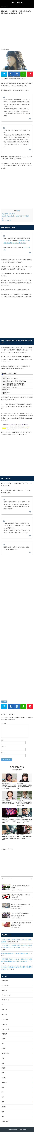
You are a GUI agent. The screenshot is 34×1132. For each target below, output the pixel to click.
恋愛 (3, 1063)
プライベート (5, 1029)
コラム (3, 1004)
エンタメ (5, 701)
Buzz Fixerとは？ (4, 6)
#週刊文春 (9, 243)
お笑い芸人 (5, 980)
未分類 (3, 1077)
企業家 (3, 1048)
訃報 (3, 1116)
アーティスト (5, 985)
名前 (3, 740)
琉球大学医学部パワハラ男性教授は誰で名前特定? (15, 953)
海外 (3, 1092)
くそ (9, 969)
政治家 (3, 1068)
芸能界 (3, 1107)
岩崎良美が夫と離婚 (8, 214)
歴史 (3, 1087)
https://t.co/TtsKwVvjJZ (19, 243)
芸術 (3, 1111)
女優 (3, 1058)
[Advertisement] (17, 32)
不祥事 (3, 1039)
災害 (3, 1097)
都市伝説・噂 (5, 1121)
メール (3, 746)
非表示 (18, 210)
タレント (4, 1014)
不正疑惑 (4, 1034)
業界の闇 (4, 1082)
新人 (3, 1073)
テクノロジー (5, 1019)
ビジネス (4, 1024)
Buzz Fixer (17, 2)
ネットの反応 (6, 220)
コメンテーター (6, 1000)
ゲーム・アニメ (6, 995)
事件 (3, 1043)
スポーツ (4, 1009)
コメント (3, 723)
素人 (3, 1102)
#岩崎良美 (21, 240)
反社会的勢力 (5, 1053)
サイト (3, 753)
